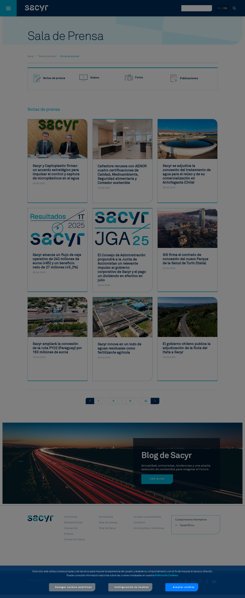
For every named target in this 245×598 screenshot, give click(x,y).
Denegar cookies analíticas (73, 587)
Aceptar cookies (184, 587)
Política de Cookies (166, 575)
